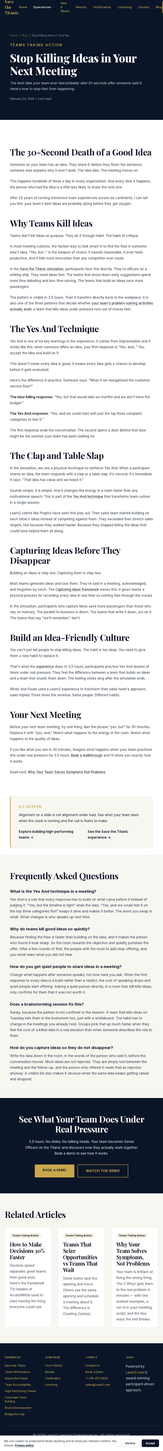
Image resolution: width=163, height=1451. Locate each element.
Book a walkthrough (87, 755)
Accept (150, 1443)
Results (81, 7)
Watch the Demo (103, 1171)
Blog (159, 7)
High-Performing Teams (20, 1391)
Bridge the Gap (15, 1414)
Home (23, 7)
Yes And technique (88, 497)
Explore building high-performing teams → (46, 834)
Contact (143, 7)
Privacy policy (24, 1445)
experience (45, 667)
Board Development (18, 1407)
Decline (130, 1443)
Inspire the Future (16, 1378)
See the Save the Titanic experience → (108, 834)
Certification (102, 7)
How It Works (65, 7)
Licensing (125, 7)
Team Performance (17, 1372)
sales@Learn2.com (97, 1384)
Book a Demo (54, 1170)
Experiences (42, 7)
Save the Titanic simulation (41, 269)
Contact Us (92, 1365)
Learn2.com (135, 1372)
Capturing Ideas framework (77, 590)
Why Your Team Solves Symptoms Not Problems (67, 772)
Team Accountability (18, 1384)
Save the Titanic (15, 1365)
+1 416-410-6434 (96, 1378)
